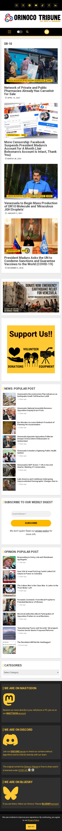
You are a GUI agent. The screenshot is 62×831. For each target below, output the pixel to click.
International (13, 135)
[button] (9, 33)
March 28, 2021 (14, 159)
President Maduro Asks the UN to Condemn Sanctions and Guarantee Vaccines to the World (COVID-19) (29, 261)
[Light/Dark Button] (20, 31)
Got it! (31, 827)
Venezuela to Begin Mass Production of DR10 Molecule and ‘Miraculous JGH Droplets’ (30, 206)
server (18, 751)
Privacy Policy (33, 820)
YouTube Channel (43, 31)
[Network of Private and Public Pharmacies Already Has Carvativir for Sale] (31, 66)
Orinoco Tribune (31, 767)
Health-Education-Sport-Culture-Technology (26, 80)
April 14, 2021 (13, 98)
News (49, 80)
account (16, 713)
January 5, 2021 (14, 213)
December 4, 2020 (15, 268)
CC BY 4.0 (22, 770)
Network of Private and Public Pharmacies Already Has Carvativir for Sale (29, 91)
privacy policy (42, 531)
